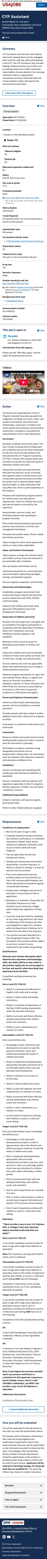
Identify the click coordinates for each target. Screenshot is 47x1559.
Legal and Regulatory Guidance (16, 1555)
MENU (41, 5)
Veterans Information (11, 1551)
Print (7, 37)
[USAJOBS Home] (12, 4)
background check (26, 287)
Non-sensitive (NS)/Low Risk (16, 283)
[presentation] (23, 140)
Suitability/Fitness (14, 301)
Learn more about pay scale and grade (22, 198)
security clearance (22, 290)
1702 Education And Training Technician (25, 241)
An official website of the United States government (23, 1)
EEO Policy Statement (12, 1544)
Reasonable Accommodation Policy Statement (22, 1548)
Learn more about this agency (19, 93)
